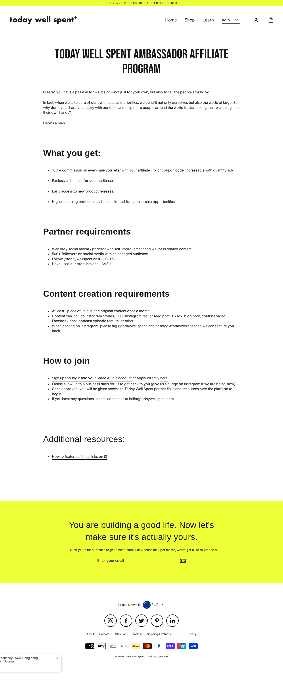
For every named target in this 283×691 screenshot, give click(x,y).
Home (171, 20)
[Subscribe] (182, 560)
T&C (179, 634)
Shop (190, 20)
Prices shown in (129, 604)
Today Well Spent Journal (40, 661)
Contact (104, 634)
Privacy (192, 634)
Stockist (137, 634)
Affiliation (120, 634)
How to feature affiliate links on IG (79, 456)
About (90, 634)
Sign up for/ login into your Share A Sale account (92, 378)
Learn (208, 20)
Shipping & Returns (159, 634)
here (164, 378)
